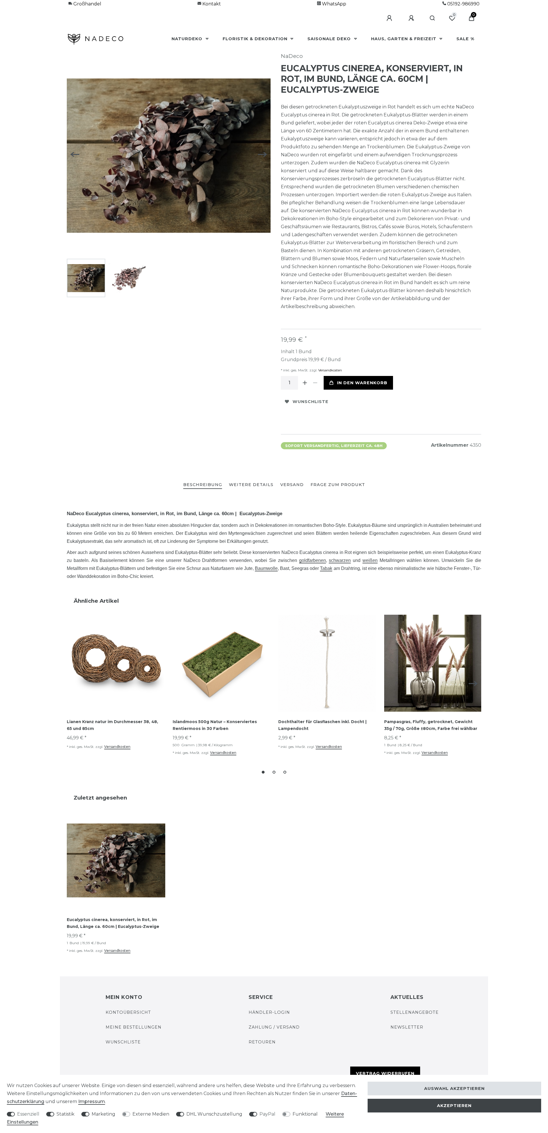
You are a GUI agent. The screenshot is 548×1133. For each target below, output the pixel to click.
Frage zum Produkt (338, 484)
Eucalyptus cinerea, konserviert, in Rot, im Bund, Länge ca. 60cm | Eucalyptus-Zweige (113, 923)
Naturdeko (188, 38)
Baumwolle (266, 568)
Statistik (65, 1114)
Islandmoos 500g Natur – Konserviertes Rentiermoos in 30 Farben (215, 725)
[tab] (202, 485)
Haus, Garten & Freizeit (404, 38)
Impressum (91, 1101)
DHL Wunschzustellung (214, 1114)
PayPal (267, 1114)
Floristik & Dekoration (256, 38)
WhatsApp (333, 4)
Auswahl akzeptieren (454, 1088)
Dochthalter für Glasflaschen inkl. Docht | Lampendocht (322, 725)
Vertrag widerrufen (385, 1073)
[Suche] (432, 18)
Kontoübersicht (128, 1012)
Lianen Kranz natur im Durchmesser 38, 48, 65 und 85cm (112, 725)
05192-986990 (463, 4)
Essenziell (28, 1114)
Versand (292, 484)
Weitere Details (251, 484)
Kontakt (211, 4)
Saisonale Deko (329, 38)
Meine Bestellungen (134, 1027)
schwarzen (340, 560)
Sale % (465, 38)
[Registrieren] (412, 18)
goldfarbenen (312, 560)
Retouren (262, 1042)
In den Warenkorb (362, 382)
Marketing (103, 1114)
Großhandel (86, 4)
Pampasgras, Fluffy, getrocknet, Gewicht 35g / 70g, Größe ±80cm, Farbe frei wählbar (430, 725)
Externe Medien (150, 1114)
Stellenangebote (414, 1012)
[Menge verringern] (315, 383)
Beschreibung (202, 484)
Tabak (326, 568)
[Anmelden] (390, 18)
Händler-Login (269, 1012)
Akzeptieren (454, 1105)
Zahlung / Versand (274, 1027)
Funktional (305, 1114)
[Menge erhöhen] (305, 383)
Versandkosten (329, 370)
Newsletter (406, 1027)
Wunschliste (311, 401)
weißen (370, 560)
